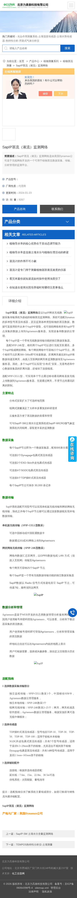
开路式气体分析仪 (29, 40)
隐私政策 (47, 891)
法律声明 (33, 891)
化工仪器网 (18, 873)
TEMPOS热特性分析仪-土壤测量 (34, 844)
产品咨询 (19, 209)
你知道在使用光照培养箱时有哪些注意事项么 (36, 287)
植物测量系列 (51, 61)
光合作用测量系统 (27, 36)
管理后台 (56, 887)
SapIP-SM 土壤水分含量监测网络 (34, 833)
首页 (22, 61)
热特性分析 (12, 40)
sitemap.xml (42, 887)
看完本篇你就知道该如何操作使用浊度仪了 (35, 278)
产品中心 (34, 61)
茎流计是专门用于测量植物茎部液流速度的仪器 (37, 269)
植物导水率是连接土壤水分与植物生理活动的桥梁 (39, 252)
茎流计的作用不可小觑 (22, 261)
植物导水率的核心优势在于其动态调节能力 (35, 243)
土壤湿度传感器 (47, 36)
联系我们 (57, 209)
